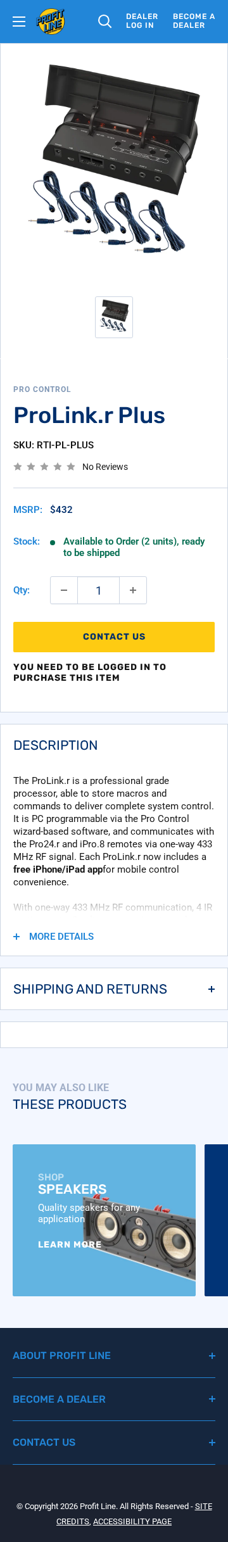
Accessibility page (132, 1521)
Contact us (114, 636)
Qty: (21, 590)
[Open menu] (19, 21)
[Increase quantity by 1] (133, 590)
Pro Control (42, 389)
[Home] (50, 21)
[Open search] (105, 21)
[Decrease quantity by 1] (64, 590)
